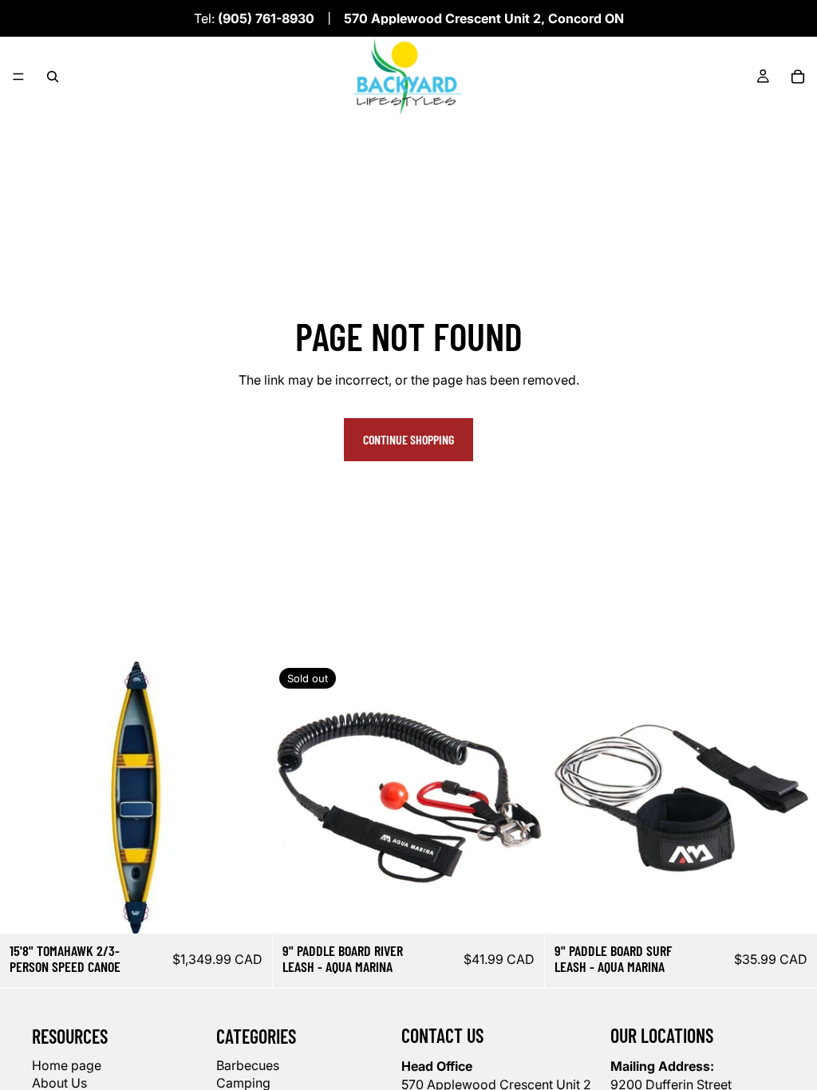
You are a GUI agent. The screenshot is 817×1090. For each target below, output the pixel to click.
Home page (66, 1064)
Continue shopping (408, 439)
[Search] (52, 76)
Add (261, 908)
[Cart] (797, 76)
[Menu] (18, 76)
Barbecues (247, 1064)
